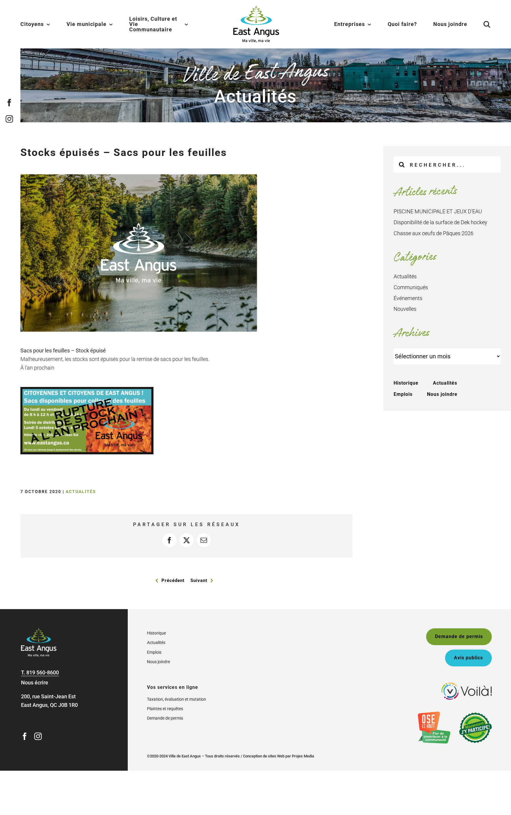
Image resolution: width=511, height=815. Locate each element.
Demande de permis (165, 718)
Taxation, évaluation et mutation (176, 699)
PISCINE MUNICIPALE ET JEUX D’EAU (438, 211)
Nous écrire (34, 682)
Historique (406, 383)
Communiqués (411, 287)
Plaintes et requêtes (165, 708)
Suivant (198, 580)
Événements (408, 298)
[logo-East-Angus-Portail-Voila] (467, 685)
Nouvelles (405, 309)
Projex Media (303, 756)
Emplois (403, 394)
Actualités (81, 491)
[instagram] (9, 118)
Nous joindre (442, 394)
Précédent (173, 580)
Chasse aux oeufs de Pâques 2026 (433, 233)
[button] (479, 24)
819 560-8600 (42, 672)
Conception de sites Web (263, 756)
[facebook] (9, 102)
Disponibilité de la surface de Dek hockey (440, 222)
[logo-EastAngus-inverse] (38, 631)
